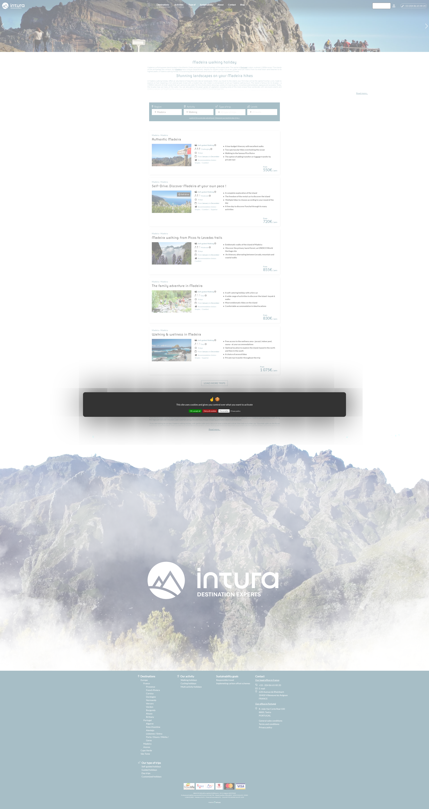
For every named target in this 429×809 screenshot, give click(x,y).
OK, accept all (195, 411)
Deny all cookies (210, 411)
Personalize (224, 411)
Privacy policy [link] (235, 411)
